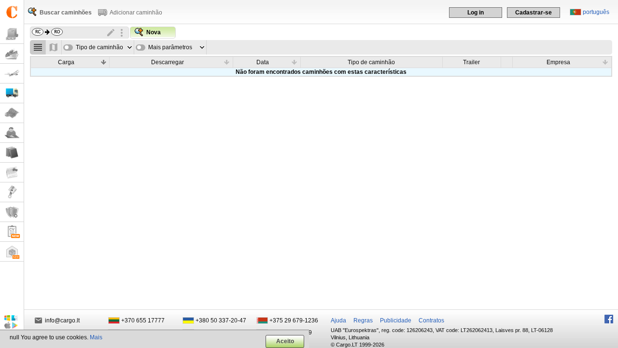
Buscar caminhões (66, 12)
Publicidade (395, 320)
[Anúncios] (12, 172)
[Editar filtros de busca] (111, 33)
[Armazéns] (12, 252)
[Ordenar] (103, 62)
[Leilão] (12, 192)
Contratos (431, 320)
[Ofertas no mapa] (54, 47)
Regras (363, 320)
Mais (96, 337)
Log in (475, 12)
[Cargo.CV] (12, 232)
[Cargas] (12, 34)
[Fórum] (12, 133)
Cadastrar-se (533, 12)
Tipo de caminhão (99, 47)
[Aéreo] (12, 74)
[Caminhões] (12, 93)
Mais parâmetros (170, 47)
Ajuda (338, 320)
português (596, 12)
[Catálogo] (12, 153)
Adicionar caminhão (136, 12)
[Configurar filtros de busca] (121, 33)
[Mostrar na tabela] (38, 47)
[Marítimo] (12, 54)
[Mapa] (12, 113)
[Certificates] (12, 212)
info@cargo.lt (62, 320)
